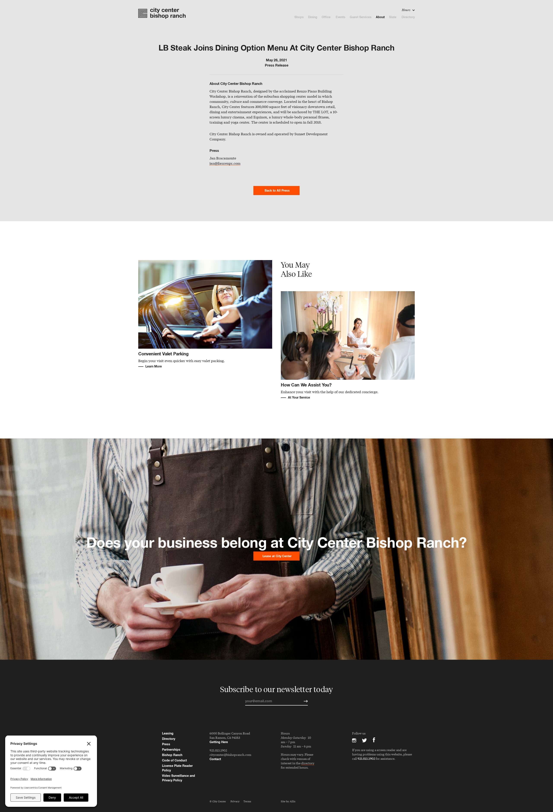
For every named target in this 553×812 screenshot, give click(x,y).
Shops (299, 17)
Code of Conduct (174, 760)
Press (166, 744)
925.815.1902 (218, 750)
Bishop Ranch (172, 755)
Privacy (235, 801)
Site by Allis (288, 801)
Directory (408, 17)
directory (307, 763)
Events (340, 17)
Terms (247, 801)
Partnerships (171, 749)
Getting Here (219, 742)
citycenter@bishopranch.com (230, 754)
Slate (393, 17)
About (380, 17)
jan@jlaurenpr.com (225, 163)
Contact (215, 759)
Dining (312, 17)
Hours (406, 10)
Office (326, 17)
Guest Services (361, 17)
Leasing (167, 733)
